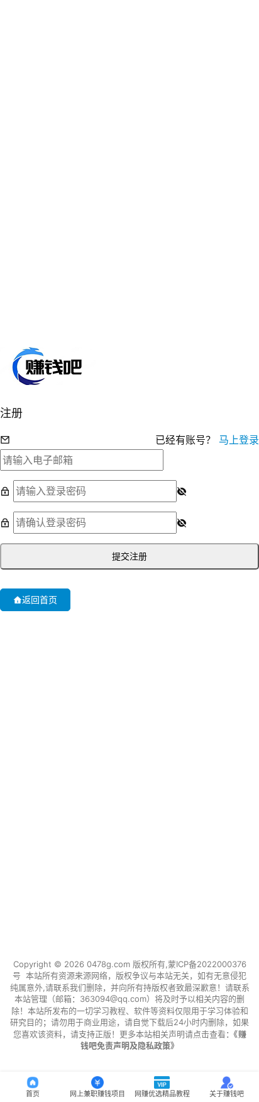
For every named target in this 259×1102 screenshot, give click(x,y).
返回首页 (39, 599)
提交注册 (129, 556)
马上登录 (239, 439)
